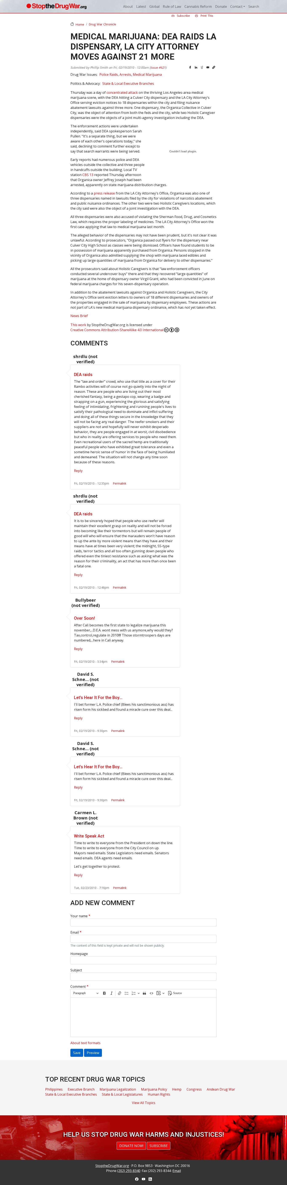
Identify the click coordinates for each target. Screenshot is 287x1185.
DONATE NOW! (131, 1145)
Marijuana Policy (154, 1089)
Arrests (125, 74)
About (128, 6)
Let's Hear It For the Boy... (98, 697)
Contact (236, 6)
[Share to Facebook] (190, 67)
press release (104, 193)
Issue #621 (158, 67)
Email (74, 932)
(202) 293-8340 (128, 1170)
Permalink (119, 483)
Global (154, 6)
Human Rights (159, 1094)
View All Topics (143, 1102)
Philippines (54, 1089)
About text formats (85, 1043)
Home (79, 24)
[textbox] (143, 1017)
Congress (194, 1089)
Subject (76, 970)
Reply (78, 470)
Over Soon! (84, 618)
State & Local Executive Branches (128, 83)
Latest (141, 6)
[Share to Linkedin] (196, 67)
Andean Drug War (221, 1089)
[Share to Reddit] (202, 67)
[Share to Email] (208, 67)
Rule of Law (172, 6)
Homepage (79, 953)
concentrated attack (122, 92)
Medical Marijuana (147, 74)
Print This (206, 16)
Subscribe (183, 16)
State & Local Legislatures (122, 1094)
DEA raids (83, 374)
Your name (79, 916)
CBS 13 (87, 174)
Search (253, 6)
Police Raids (108, 74)
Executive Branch (81, 1089)
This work (78, 325)
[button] (214, 67)
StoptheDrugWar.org (112, 1165)
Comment (78, 986)
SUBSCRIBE (159, 1145)
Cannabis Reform (198, 6)
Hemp (177, 1089)
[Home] (56, 6)
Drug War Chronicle (102, 24)
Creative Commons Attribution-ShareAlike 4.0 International (116, 330)
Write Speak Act (89, 836)
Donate (221, 6)
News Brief (79, 316)
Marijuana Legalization (118, 1089)
